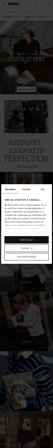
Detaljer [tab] (26, 189)
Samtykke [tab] (10, 189)
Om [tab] (43, 189)
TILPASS (25, 248)
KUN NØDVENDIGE (26, 256)
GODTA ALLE (26, 240)
